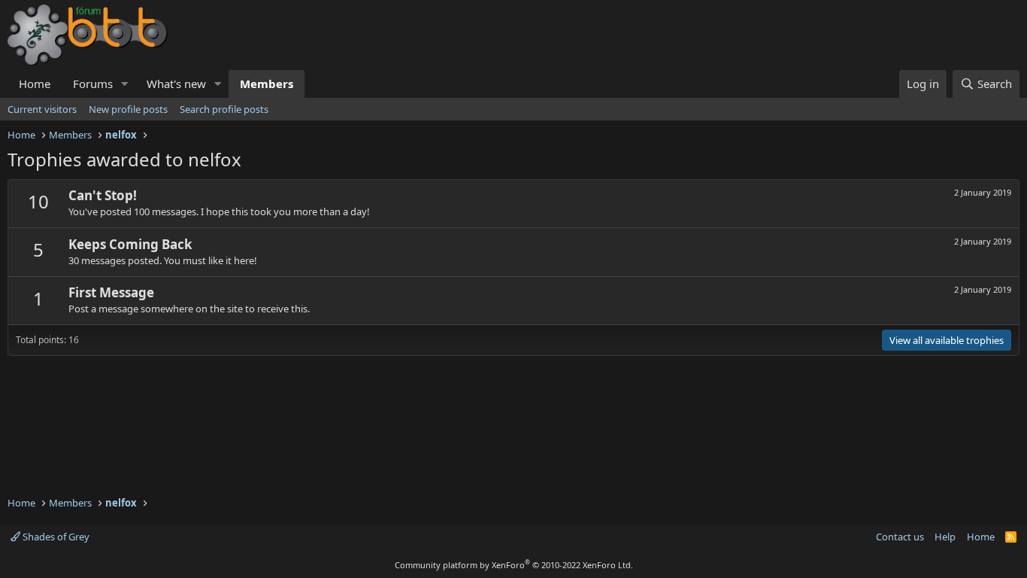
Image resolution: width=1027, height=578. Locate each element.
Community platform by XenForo (514, 564)
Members (266, 83)
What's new (176, 83)
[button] (124, 84)
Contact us (900, 536)
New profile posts (128, 109)
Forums (93, 83)
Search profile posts (224, 109)
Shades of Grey (54, 536)
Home (34, 83)
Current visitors (42, 109)
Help (945, 536)
